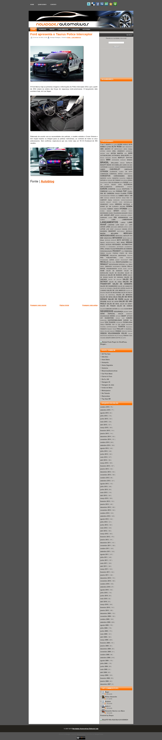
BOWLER (123, 160)
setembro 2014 (105, 445)
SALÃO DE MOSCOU (124, 295)
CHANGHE (129, 167)
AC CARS (114, 144)
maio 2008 (104, 669)
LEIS (130, 225)
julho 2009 (104, 628)
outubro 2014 (105, 442)
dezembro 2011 (105, 542)
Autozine (105, 368)
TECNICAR (119, 322)
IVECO (130, 213)
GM (131, 196)
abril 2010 (103, 601)
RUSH (125, 268)
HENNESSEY (105, 204)
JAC (102, 215)
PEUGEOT (117, 251)
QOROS (112, 260)
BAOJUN (109, 157)
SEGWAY (126, 311)
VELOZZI (107, 331)
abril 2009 (103, 637)
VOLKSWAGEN (114, 333)
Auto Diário (106, 359)
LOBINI (130, 227)
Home (32, 4)
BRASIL (105, 162)
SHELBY (122, 314)
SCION (126, 309)
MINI (102, 238)
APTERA (103, 151)
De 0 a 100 (105, 379)
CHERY (105, 169)
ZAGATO (108, 338)
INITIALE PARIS (126, 211)
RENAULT (104, 264)
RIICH (130, 264)
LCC (127, 225)
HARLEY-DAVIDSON (126, 200)
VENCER (112, 331)
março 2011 (104, 569)
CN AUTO (128, 171)
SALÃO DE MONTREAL (108, 295)
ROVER (120, 268)
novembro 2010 (105, 581)
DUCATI (114, 184)
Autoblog (47, 181)
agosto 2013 (104, 484)
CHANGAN (122, 167)
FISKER (118, 193)
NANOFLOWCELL (111, 242)
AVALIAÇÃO (125, 155)
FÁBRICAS (104, 191)
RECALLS (104, 262)
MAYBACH (129, 231)
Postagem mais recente (38, 305)
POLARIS (109, 253)
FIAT (125, 191)
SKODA (113, 316)
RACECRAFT (125, 260)
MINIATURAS (108, 238)
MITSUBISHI (117, 238)
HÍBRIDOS (119, 204)
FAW (114, 191)
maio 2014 (104, 457)
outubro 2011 (105, 548)
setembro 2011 (105, 551)
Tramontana (129, 327)
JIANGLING (123, 215)
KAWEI (111, 217)
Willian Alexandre (111, 697)
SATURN (115, 309)
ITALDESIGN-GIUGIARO (121, 213)
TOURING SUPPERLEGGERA (109, 327)
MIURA (125, 238)
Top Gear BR (106, 399)
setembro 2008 (105, 657)
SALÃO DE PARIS (116, 299)
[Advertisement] (70, 318)
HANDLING (117, 200)
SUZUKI (126, 320)
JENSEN (117, 215)
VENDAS (118, 331)
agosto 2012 (104, 519)
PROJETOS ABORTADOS (118, 255)
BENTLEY (122, 158)
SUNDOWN (104, 320)
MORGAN (108, 240)
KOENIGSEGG (124, 217)
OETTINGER (121, 247)
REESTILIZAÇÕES (122, 262)
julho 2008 (104, 663)
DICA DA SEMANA (114, 182)
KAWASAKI (104, 217)
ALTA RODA (86, 29)
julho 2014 (104, 451)
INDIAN (110, 211)
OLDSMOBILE (128, 247)
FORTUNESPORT (105, 196)
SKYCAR (118, 316)
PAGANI (112, 249)
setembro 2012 (105, 516)
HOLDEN (123, 206)
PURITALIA (129, 257)
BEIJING (115, 157)
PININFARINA (128, 251)
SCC (119, 309)
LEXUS (103, 227)
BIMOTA (103, 160)
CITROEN (105, 171)
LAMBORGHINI (127, 219)
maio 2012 (104, 528)
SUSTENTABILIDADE (115, 320)
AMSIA (125, 149)
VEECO (102, 331)
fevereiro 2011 (105, 572)
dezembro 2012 (105, 507)
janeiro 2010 (104, 610)
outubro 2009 (105, 619)
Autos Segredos (107, 365)
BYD (113, 165)
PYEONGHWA (104, 260)
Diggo (107, 692)
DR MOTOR (105, 184)
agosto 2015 (104, 413)
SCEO (122, 309)
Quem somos (42, 4)
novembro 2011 (105, 545)
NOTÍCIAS (109, 244)
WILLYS (117, 335)
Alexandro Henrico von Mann (115, 711)
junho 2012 (104, 525)
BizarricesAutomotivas (109, 371)
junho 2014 (104, 454)
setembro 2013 (105, 481)
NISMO (123, 242)
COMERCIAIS (104, 174)
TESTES (108, 324)
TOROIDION (129, 324)
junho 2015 (104, 419)
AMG (102, 149)
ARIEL (114, 151)
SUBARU (129, 318)
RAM (130, 260)
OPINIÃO (107, 249)
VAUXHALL (129, 329)
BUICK (109, 165)
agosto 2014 (104, 448)
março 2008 (104, 675)
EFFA (121, 184)
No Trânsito (106, 393)
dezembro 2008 (105, 649)
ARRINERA (129, 151)
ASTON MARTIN (118, 153)
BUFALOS (129, 163)
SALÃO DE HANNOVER (125, 286)
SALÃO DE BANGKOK (115, 271)
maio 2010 (104, 598)
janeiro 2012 (104, 540)
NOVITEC (103, 247)
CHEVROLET (117, 169)
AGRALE (126, 144)
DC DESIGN (109, 180)
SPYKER (129, 316)
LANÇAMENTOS (63, 29)
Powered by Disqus (107, 715)
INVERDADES (104, 213)
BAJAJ (103, 157)
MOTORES (126, 240)
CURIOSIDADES (121, 176)
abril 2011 (103, 566)
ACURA (120, 144)
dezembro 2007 (105, 684)
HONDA (129, 206)
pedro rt (107, 706)
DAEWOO (103, 178)
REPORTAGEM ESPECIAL (117, 264)
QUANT (118, 260)
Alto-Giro (105, 357)
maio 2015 (104, 422)
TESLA (102, 324)
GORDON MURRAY (116, 198)
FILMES (130, 191)
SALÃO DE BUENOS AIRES (118, 275)
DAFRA (109, 178)
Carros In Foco (107, 376)
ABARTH (108, 144)
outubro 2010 (105, 584)
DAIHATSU (123, 178)
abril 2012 (103, 531)
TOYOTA (122, 326)
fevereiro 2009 (105, 643)
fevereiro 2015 (105, 430)
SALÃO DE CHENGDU (116, 277)
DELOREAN (124, 180)
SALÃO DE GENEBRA (122, 283)
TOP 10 (115, 324)
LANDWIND (112, 225)
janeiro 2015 (104, 433)
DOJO (130, 182)
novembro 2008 (105, 652)
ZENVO (113, 338)
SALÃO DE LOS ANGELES (116, 290)
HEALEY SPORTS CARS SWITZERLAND (119, 202)
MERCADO (128, 233)
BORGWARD (116, 160)
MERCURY (126, 236)
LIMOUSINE (113, 227)
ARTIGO (103, 153)
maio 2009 (104, 634)
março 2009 (104, 640)
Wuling (121, 335)
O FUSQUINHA (112, 247)
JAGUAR (107, 215)
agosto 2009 (104, 625)
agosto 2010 (104, 590)
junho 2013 (104, 489)
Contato (53, 4)
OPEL (102, 249)
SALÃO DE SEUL (113, 304)
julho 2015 (104, 416)
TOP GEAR (122, 324)
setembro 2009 (105, 622)
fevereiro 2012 (105, 537)
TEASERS (112, 322)
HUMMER (110, 209)
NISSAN (129, 242)
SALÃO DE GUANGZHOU (109, 286)
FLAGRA (124, 193)
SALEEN (102, 309)
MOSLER (114, 240)
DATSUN (103, 180)
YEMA (130, 335)
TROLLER (120, 329)
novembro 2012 (105, 510)
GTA (131, 198)
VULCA (130, 333)
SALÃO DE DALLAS (115, 279)
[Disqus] (64, 216)
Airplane (108, 701)
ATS (126, 153)
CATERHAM (104, 167)
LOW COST (110, 229)
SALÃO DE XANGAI (124, 306)
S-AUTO (130, 268)
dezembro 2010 (105, 578)
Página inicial (64, 305)
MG (131, 236)
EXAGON (119, 189)
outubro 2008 (105, 654)
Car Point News (107, 374)
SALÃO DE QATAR (113, 301)
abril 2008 (103, 672)
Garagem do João (108, 385)
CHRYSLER (128, 169)
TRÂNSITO (103, 329)
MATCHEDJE (121, 231)
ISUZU (111, 213)
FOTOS (112, 196)
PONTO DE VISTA (126, 253)
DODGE (126, 182)
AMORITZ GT (109, 149)
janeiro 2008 (104, 681)
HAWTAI (103, 202)
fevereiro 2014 (105, 466)
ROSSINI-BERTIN (112, 269)
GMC (102, 198)
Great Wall (126, 198)
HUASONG (103, 209)
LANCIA (124, 222)
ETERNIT (129, 187)
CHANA (117, 167)
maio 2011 (104, 563)
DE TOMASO (117, 180)
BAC (131, 155)
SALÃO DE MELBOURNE (113, 293)
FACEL (110, 191)
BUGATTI (103, 165)
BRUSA (123, 163)
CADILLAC (118, 165)
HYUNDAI (124, 208)
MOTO (119, 240)
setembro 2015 (105, 410)
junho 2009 (104, 631)
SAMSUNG (108, 309)
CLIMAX (122, 171)
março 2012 (104, 534)
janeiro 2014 (104, 469)
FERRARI (119, 191)
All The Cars (106, 354)
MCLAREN (117, 233)
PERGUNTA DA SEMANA (123, 249)
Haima (110, 200)
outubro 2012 (105, 513)
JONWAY (129, 215)
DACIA (130, 176)
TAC (131, 320)
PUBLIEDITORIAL (113, 258)
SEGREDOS (42, 29)
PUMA (123, 257)
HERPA (112, 204)
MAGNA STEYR (127, 229)
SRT (102, 318)
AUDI (130, 153)
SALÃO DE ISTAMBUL (106, 288)
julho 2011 (104, 557)
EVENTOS (112, 189)
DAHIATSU (116, 178)
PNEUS (103, 253)
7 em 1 (103, 144)
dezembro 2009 (105, 613)
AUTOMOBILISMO (106, 155)
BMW (109, 159)
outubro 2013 (105, 478)
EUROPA (104, 188)
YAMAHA (126, 335)
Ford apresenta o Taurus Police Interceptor (61, 34)
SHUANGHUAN (105, 316)
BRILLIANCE (115, 163)
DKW (121, 182)
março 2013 (104, 498)
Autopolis (105, 362)
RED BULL (112, 262)
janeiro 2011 (104, 575)
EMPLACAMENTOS (108, 187)
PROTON (129, 255)
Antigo (130, 149)
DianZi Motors (104, 182)
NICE (119, 242)
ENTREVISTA (121, 187)
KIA (116, 217)
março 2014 (104, 463)
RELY (130, 262)
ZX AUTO (123, 338)
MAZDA (105, 233)
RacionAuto (106, 396)
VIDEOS (51, 29)
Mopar (102, 240)
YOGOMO (103, 338)
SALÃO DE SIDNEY (126, 304)
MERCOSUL (119, 236)
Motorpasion (106, 390)
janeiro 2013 (104, 504)
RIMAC (102, 266)
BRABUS (129, 160)
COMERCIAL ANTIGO (116, 174)
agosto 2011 (104, 554)
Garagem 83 (106, 382)
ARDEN (109, 151)
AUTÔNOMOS (116, 155)
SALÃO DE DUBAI (116, 282)
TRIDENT (109, 329)
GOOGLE (107, 198)
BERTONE (129, 158)
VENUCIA (124, 331)
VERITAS (129, 331)
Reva (127, 264)
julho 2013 (104, 486)
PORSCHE (105, 255)
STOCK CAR (121, 318)
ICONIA (103, 211)
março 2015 (104, 427)
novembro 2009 (105, 616)
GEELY (127, 196)
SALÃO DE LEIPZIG (119, 288)
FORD (69, 37)
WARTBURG (104, 335)
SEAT (130, 309)
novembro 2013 (105, 475)
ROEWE (124, 266)
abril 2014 (103, 460)
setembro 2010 (105, 587)
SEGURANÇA (118, 311)
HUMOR (117, 209)
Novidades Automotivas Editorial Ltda (85, 729)
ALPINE (109, 147)
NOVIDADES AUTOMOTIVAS (122, 244)
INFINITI (118, 211)
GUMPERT (104, 200)
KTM (130, 217)
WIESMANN (111, 335)
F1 (131, 189)
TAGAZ (102, 322)
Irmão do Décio (107, 388)
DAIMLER (129, 178)
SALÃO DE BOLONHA (117, 273)
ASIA (108, 153)
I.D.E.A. (130, 209)
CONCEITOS (75, 29)
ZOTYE (118, 338)
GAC (117, 196)
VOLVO (124, 333)
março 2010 (104, 604)
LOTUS (103, 229)
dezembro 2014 (105, 436)
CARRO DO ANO (127, 165)
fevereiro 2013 (105, 501)
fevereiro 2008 (105, 678)
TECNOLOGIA (127, 322)
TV (125, 329)
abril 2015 (103, 425)
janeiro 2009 (104, 646)
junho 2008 (104, 666)
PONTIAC (116, 253)
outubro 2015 (105, 407)
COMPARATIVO (128, 174)
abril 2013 (103, 495)
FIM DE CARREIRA (107, 193)
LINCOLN (120, 227)
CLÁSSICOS (114, 171)
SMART (124, 316)
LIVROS (125, 227)
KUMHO (106, 219)
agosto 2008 (104, 660)
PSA (103, 257)
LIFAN (108, 227)
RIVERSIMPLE (117, 266)
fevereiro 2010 (105, 607)
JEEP (112, 215)
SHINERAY (129, 314)
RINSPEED (109, 266)
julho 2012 (104, 522)
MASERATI (112, 231)
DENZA (130, 180)
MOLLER (129, 238)
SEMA (130, 311)
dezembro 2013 (105, 472)
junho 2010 (104, 596)
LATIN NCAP (120, 225)
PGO (122, 251)
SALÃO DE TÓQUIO (108, 306)
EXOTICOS (126, 189)
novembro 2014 (105, 439)
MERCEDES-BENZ (107, 235)
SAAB (103, 271)
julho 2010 (104, 593)
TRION (114, 329)
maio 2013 (104, 492)
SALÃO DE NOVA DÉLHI (109, 297)
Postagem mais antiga (90, 305)
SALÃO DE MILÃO (126, 293)
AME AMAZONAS (127, 147)
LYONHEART (118, 229)
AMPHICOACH (118, 149)
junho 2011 (104, 560)
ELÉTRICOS (128, 184)
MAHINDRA (104, 231)
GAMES (121, 196)
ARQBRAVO (121, 151)
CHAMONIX (111, 167)
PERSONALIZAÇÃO (106, 251)
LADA (117, 219)
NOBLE (103, 244)
